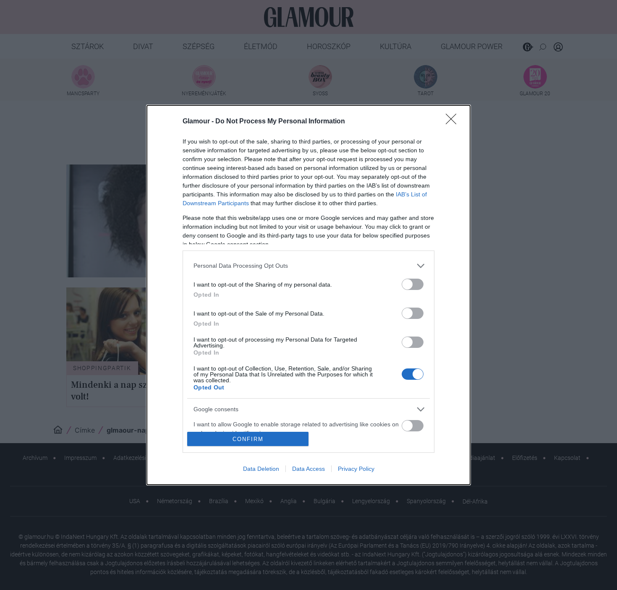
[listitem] (308, 265)
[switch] (413, 284)
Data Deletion (261, 468)
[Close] (454, 122)
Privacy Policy (356, 468)
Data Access (308, 468)
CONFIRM (248, 439)
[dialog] (308, 295)
